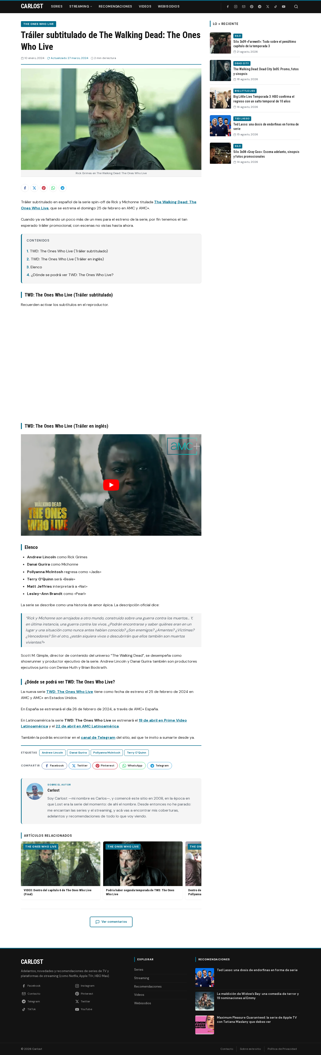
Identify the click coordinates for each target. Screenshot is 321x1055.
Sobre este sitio (250, 1049)
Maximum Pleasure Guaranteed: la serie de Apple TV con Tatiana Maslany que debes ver (257, 1020)
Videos (145, 6)
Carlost (32, 961)
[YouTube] (283, 6)
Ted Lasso (242, 118)
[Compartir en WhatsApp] (53, 188)
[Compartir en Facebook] (25, 188)
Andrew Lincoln (52, 752)
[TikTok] (275, 6)
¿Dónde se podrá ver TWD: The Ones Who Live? (72, 274)
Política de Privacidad (282, 1049)
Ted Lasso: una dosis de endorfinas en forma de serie (257, 970)
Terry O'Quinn (136, 752)
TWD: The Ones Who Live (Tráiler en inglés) (67, 259)
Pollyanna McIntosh (106, 752)
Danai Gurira (78, 752)
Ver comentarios (114, 922)
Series (57, 6)
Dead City (242, 63)
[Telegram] (259, 6)
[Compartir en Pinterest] (44, 188)
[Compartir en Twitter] (34, 188)
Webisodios (169, 6)
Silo (238, 35)
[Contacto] (243, 6)
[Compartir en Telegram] (63, 188)
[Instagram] (235, 6)
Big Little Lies (245, 90)
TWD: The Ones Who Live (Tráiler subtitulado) (69, 251)
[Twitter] (267, 6)
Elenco (36, 267)
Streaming (79, 6)
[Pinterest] (251, 6)
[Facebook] (227, 6)
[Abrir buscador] (296, 7)
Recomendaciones (115, 6)
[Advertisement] (255, 240)
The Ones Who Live (38, 24)
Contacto (226, 1049)
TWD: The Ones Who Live (69, 691)
